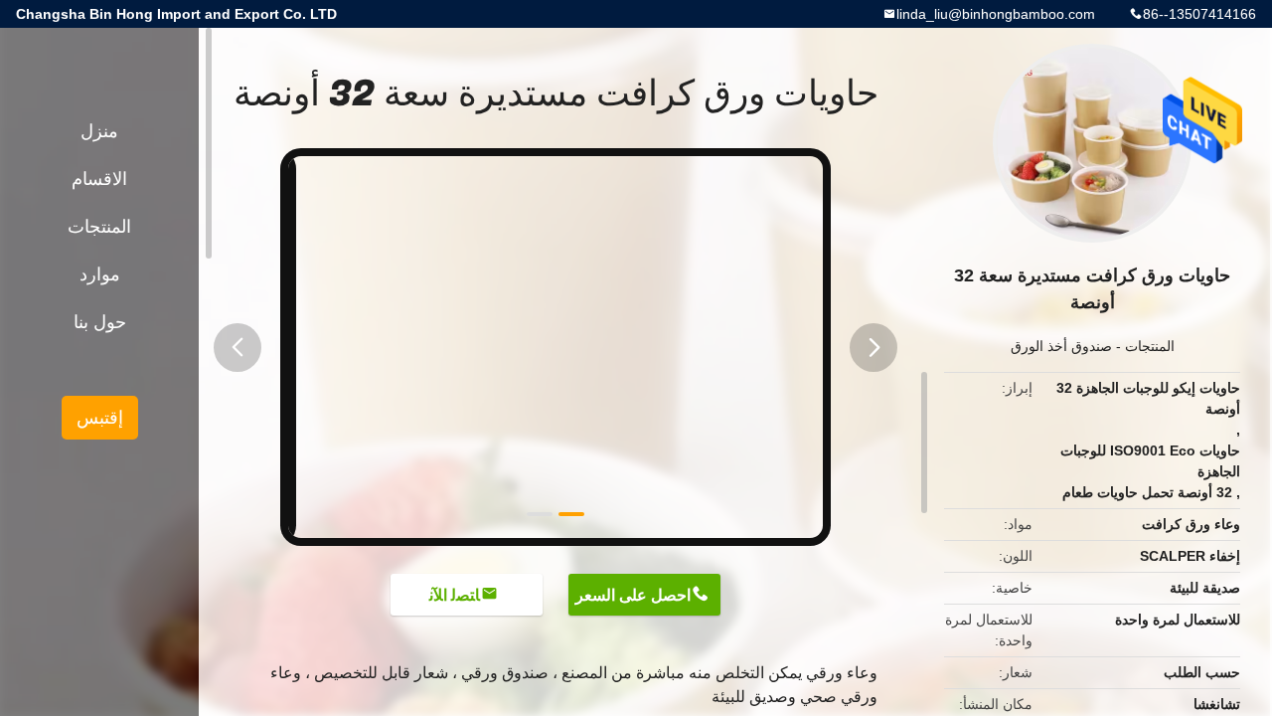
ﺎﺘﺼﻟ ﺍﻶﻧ (454, 595)
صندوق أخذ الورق (1061, 346)
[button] (237, 347)
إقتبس (100, 418)
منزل (99, 131)
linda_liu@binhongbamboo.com (995, 14)
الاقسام (99, 179)
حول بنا (100, 322)
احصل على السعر (633, 595)
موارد (100, 274)
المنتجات (1150, 346)
